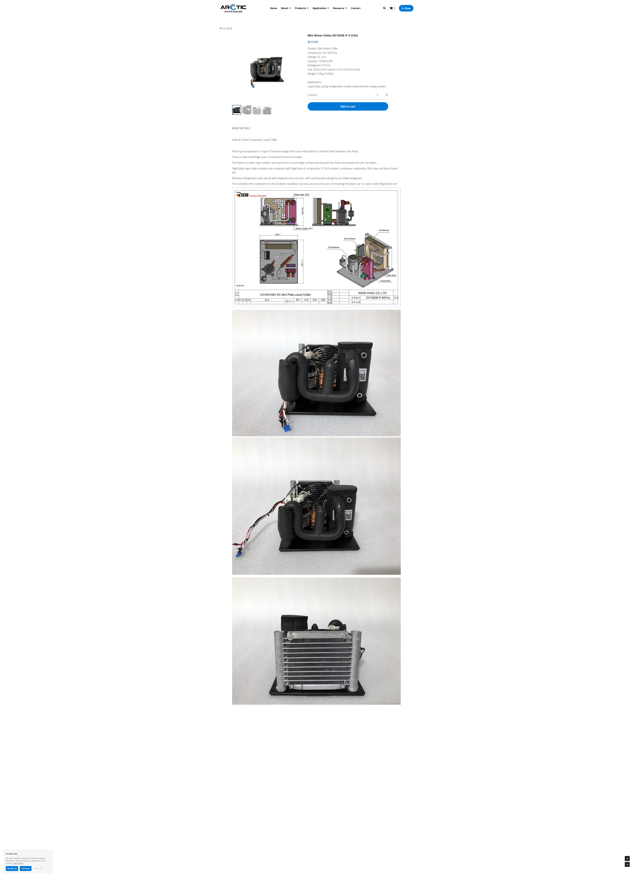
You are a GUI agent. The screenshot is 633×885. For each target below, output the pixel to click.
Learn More (18, 863)
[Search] (384, 8)
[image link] (234, 8)
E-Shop (406, 8)
